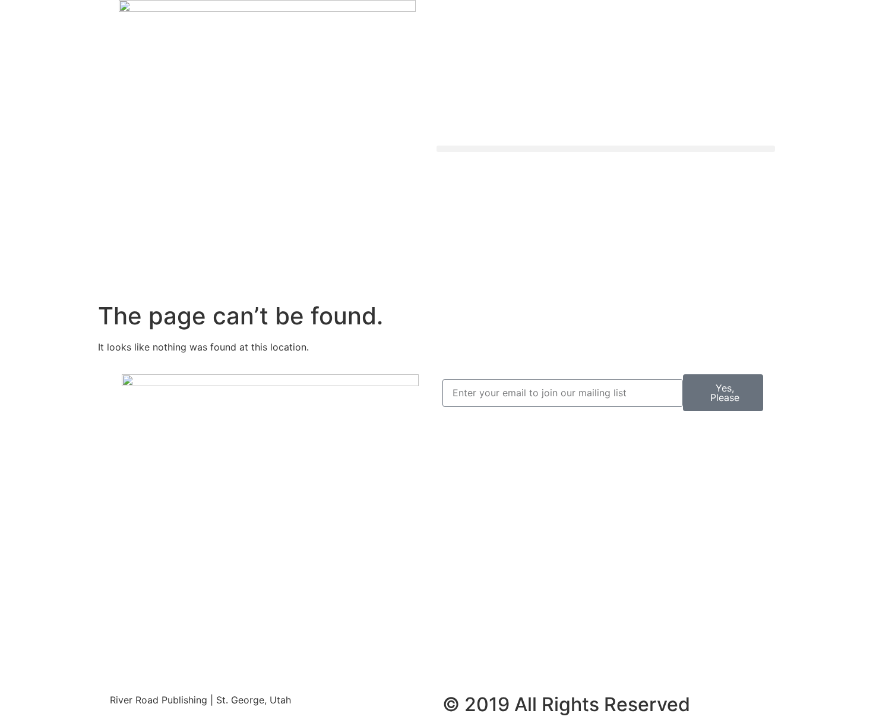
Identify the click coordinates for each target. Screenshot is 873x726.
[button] (605, 149)
